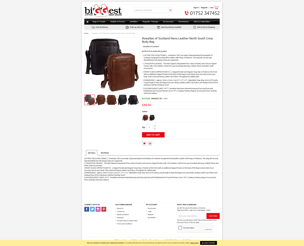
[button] (100, 99)
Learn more (194, 243)
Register (204, 8)
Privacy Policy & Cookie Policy (127, 220)
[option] (145, 118)
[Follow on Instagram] (98, 209)
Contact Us (121, 211)
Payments (120, 217)
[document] (152, 243)
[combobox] (153, 10)
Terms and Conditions (124, 224)
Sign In (196, 8)
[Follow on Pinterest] (104, 209)
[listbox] (180, 117)
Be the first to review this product (154, 51)
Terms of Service (189, 222)
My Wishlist (152, 217)
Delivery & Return (123, 214)
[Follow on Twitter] (93, 209)
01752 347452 (205, 13)
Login (150, 211)
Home (86, 33)
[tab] (91, 152)
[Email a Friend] (150, 143)
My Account (152, 208)
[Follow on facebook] (87, 209)
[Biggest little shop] (103, 10)
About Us (120, 208)
